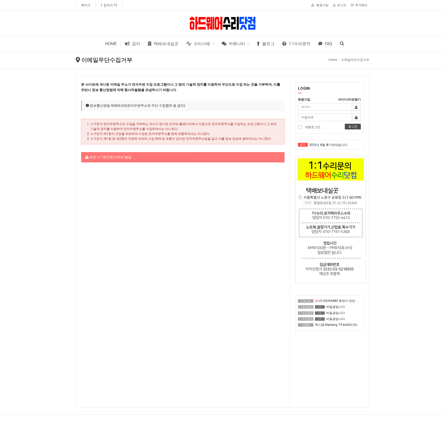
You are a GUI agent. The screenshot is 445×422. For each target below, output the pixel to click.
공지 (135, 43)
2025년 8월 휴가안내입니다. (328, 145)
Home (333, 60)
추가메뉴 (361, 5)
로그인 (341, 5)
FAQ (328, 43)
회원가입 (322, 5)
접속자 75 (110, 5)
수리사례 (201, 43)
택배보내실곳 (165, 43)
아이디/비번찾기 (349, 99)
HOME (111, 43)
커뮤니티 (236, 43)
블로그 (268, 43)
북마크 (85, 5)
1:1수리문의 (299, 43)
